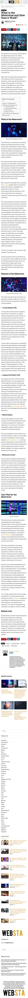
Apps (2, 746)
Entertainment (5, 769)
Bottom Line (6, 115)
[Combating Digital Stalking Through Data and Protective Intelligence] (7, 702)
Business (3, 754)
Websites (3, 828)
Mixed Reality (8, 110)
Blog (2, 752)
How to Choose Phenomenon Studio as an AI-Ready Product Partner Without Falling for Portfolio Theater (18, 911)
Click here (16, 598)
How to (3, 789)
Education (4, 767)
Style (2, 816)
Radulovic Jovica (10, 21)
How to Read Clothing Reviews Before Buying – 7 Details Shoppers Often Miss (18, 842)
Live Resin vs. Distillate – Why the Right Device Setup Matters (18, 858)
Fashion (3, 771)
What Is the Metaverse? (9, 103)
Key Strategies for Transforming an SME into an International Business (18, 902)
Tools (2, 822)
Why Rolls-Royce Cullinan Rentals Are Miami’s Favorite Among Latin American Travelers (18, 876)
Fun (2, 777)
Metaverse (23, 643)
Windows (3, 831)
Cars (2, 759)
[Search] (25, 2)
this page (5, 185)
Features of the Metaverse (10, 105)
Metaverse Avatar (9, 111)
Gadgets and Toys (6, 779)
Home (2, 6)
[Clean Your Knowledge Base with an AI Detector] (7, 680)
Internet (3, 791)
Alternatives (4, 742)
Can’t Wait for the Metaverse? (11, 113)
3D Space (8, 643)
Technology (8, 6)
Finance (3, 773)
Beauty (3, 750)
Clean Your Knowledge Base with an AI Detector (7, 691)
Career (3, 758)
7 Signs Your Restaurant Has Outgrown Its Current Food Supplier (17, 893)
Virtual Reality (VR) (9, 106)
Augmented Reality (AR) (11, 108)
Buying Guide (5, 756)
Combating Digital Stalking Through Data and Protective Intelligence (7, 714)
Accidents (4, 740)
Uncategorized (5, 826)
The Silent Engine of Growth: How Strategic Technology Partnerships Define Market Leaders (20, 715)
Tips (2, 820)
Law (2, 794)
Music (3, 802)
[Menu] (2, 2)
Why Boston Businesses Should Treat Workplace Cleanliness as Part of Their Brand (18, 851)
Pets (2, 808)
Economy (3, 765)
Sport (2, 814)
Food (2, 775)
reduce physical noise (13, 440)
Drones (3, 763)
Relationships (5, 810)
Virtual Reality (14, 645)
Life (2, 798)
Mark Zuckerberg (6, 535)
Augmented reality (17, 406)
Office (2, 804)
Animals (3, 744)
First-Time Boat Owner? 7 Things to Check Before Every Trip (18, 867)
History (3, 785)
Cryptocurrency (5, 761)
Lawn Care (4, 796)
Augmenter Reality (15, 643)
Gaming (3, 781)
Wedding (3, 829)
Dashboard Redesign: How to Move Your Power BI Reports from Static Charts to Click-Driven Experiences (20, 693)
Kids (2, 793)
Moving (3, 800)
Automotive (4, 748)
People (3, 806)
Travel (3, 824)
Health (3, 783)
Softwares (4, 812)
